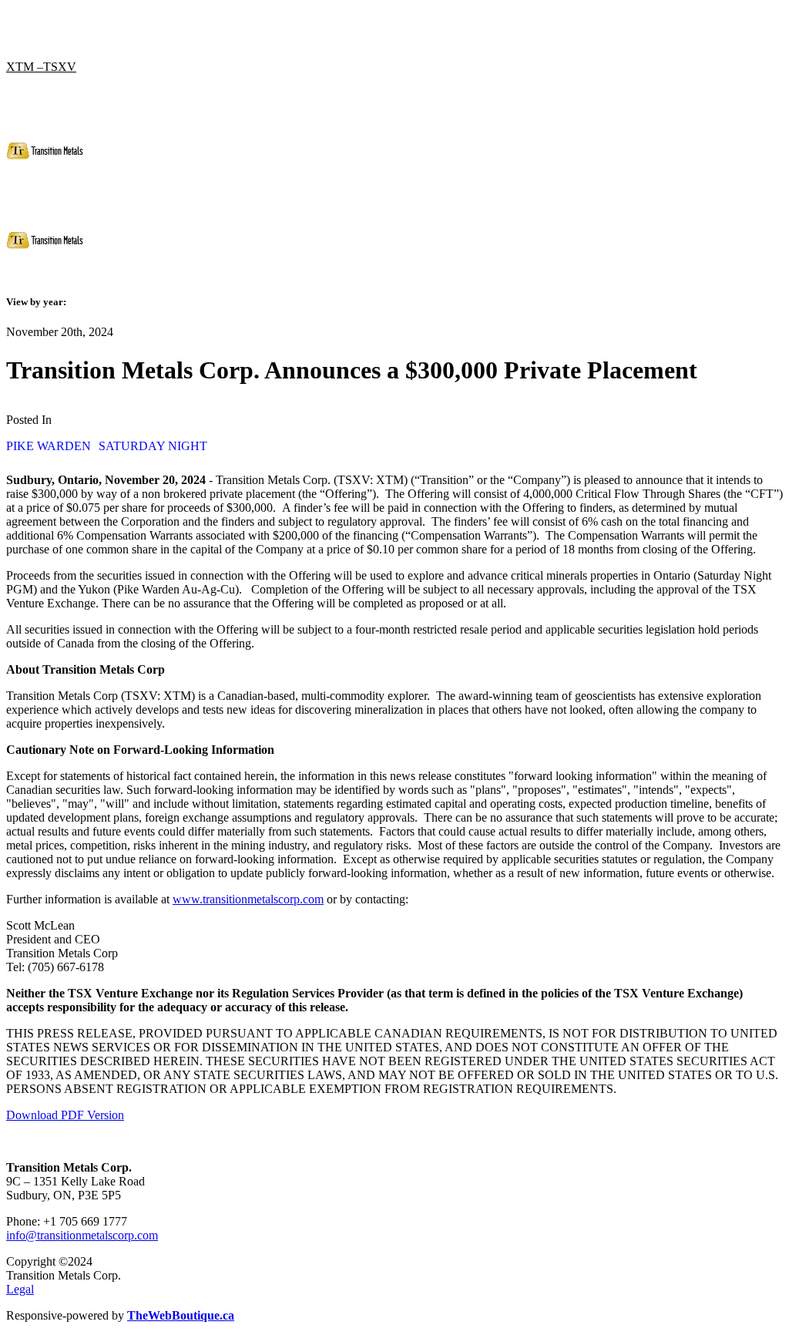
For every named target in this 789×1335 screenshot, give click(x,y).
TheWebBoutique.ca (180, 1315)
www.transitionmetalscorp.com (248, 899)
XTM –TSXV (41, 66)
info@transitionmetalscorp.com (82, 1235)
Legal (20, 1289)
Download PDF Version (65, 1114)
